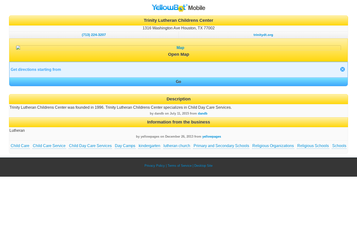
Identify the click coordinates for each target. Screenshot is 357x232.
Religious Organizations (273, 146)
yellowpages (211, 136)
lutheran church (176, 146)
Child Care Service (49, 146)
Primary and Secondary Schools (221, 146)
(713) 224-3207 (94, 35)
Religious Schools (313, 146)
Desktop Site (203, 165)
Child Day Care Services (90, 146)
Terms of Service (180, 165)
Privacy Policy (154, 165)
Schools (339, 146)
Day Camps (125, 146)
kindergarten (149, 146)
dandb (202, 113)
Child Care (20, 146)
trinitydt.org (263, 35)
